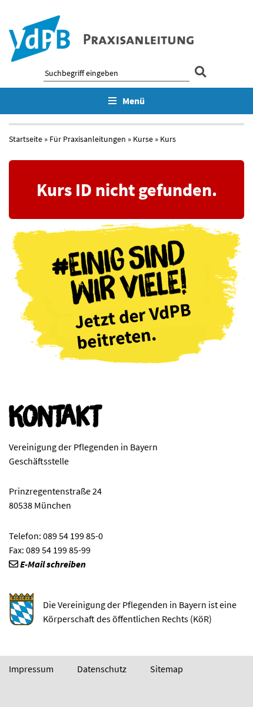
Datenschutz (101, 669)
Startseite (25, 139)
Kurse (143, 139)
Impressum (31, 669)
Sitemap (166, 669)
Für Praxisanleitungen (87, 139)
